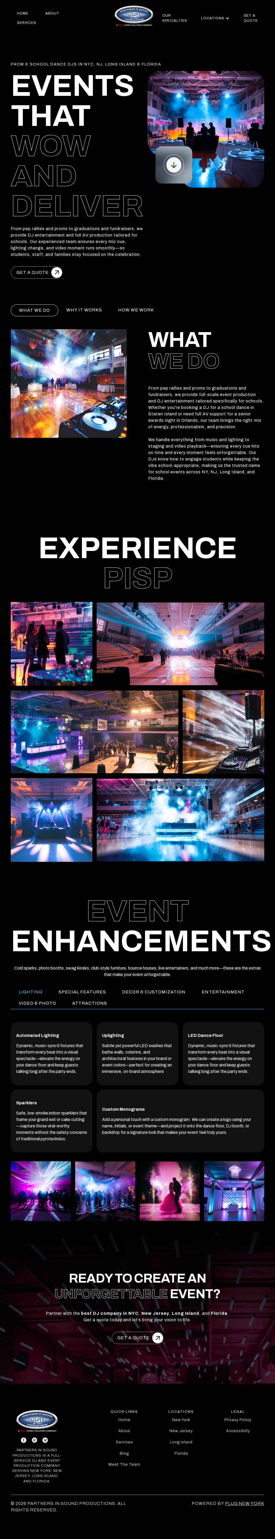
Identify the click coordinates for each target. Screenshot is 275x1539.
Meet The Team (124, 1464)
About (124, 1431)
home (22, 13)
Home (124, 1420)
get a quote (251, 18)
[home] (134, 15)
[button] (215, 18)
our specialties (174, 18)
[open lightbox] (137, 732)
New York (181, 1420)
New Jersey (181, 1431)
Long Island (181, 1442)
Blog (124, 1453)
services (26, 23)
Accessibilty (238, 1431)
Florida (181, 1453)
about (52, 13)
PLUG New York (244, 1503)
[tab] (34, 310)
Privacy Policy (238, 1420)
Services (124, 1442)
